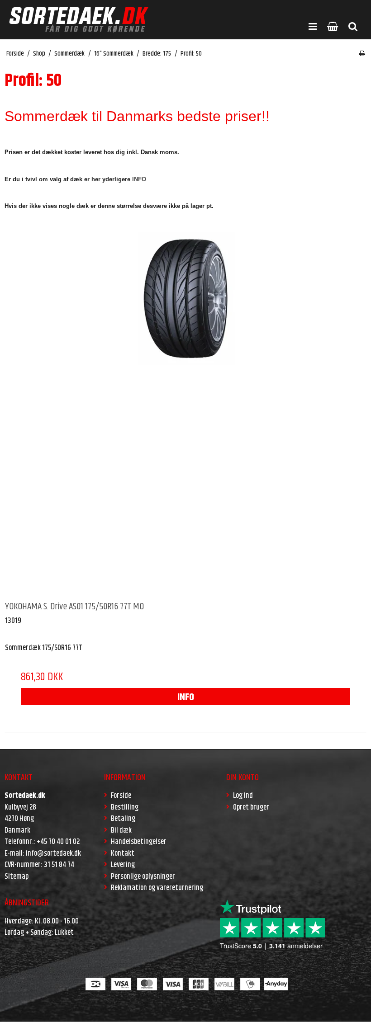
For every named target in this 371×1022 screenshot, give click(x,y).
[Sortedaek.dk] (78, 20)
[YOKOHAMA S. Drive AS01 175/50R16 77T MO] (185, 412)
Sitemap (17, 876)
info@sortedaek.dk (53, 853)
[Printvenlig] (362, 54)
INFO (185, 697)
